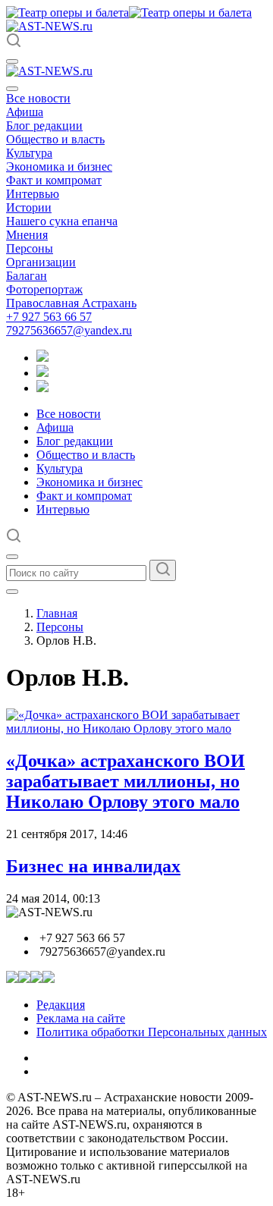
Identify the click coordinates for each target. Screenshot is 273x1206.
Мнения (27, 234)
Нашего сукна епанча (62, 221)
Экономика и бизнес (59, 166)
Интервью (32, 193)
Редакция (60, 1004)
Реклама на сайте (80, 1018)
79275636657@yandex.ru (69, 330)
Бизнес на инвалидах (93, 866)
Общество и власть (55, 139)
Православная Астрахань (71, 303)
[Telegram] (42, 357)
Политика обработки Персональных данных (151, 1031)
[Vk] (42, 388)
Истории (29, 207)
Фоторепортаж (44, 289)
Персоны (29, 248)
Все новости (38, 98)
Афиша (24, 111)
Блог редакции (44, 125)
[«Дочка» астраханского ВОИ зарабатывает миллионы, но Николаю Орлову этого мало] (136, 728)
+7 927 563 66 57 (49, 316)
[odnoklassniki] (42, 372)
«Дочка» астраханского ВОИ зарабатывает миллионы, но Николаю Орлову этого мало (125, 781)
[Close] (12, 88)
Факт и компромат (54, 180)
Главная (56, 613)
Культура (29, 152)
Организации (41, 262)
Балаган (26, 275)
